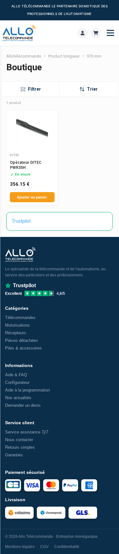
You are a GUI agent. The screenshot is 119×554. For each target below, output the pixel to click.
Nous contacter (19, 439)
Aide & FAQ (16, 374)
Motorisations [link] (17, 325)
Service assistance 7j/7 (26, 432)
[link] (82, 33)
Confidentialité (66, 546)
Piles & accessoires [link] (23, 348)
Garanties (14, 455)
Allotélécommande (23, 56)
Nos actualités (18, 397)
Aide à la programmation (27, 390)
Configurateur (17, 382)
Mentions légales (20, 546)
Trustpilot (21, 221)
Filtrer (34, 89)
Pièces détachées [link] (21, 340)
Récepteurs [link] (15, 332)
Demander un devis (23, 405)
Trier (92, 89)
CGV (44, 546)
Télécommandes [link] (20, 317)
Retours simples (20, 447)
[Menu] (110, 33)
